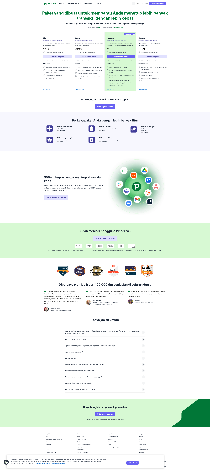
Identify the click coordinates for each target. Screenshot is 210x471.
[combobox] (138, 3)
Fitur (60, 3)
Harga (99, 3)
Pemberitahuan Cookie (43, 463)
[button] (6, 462)
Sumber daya (88, 3)
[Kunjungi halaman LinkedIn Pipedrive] (165, 462)
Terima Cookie (132, 463)
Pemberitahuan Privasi (58, 463)
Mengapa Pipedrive (73, 3)
